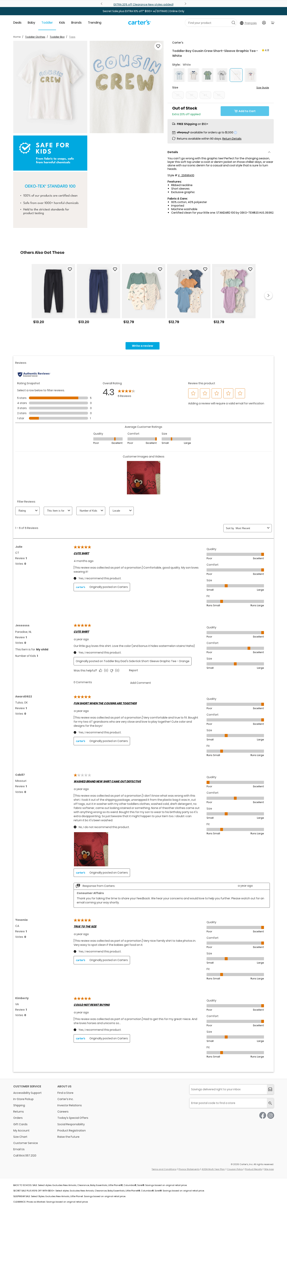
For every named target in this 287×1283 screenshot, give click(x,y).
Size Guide (262, 87)
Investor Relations (69, 1105)
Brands (76, 22)
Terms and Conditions (164, 1169)
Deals (17, 22)
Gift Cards (20, 1124)
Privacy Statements (189, 1169)
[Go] (233, 22)
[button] (50, 87)
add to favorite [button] (70, 269)
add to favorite (158, 46)
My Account (21, 1130)
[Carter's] (139, 23)
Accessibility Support (27, 1093)
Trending (94, 22)
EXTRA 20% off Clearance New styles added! (144, 4)
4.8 (267, 50)
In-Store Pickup (23, 1099)
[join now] (270, 1089)
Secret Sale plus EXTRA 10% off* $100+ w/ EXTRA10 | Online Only (143, 11)
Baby (31, 22)
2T (178, 95)
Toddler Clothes (35, 36)
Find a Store (65, 1093)
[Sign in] (264, 22)
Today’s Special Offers (72, 1118)
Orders (18, 1118)
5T (219, 95)
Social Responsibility (71, 1124)
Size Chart (20, 1137)
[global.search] (270, 1103)
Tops (72, 36)
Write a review (142, 346)
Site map (269, 1169)
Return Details (232, 139)
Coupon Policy (235, 1169)
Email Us (19, 1149)
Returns (18, 1112)
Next (185, 4)
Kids (62, 22)
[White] (250, 75)
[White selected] (236, 75)
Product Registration (71, 1130)
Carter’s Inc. (65, 1099)
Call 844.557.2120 (24, 1155)
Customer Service (25, 1143)
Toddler (47, 22)
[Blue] (179, 75)
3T (191, 95)
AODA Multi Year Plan (213, 1169)
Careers (63, 1112)
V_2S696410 (186, 175)
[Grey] (222, 75)
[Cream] (193, 75)
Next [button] (268, 295)
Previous (102, 4)
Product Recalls (253, 1169)
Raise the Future (68, 1137)
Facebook (262, 1115)
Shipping (19, 1105)
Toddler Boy (57, 36)
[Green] (207, 75)
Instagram (270, 1115)
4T (205, 95)
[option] (53, 295)
